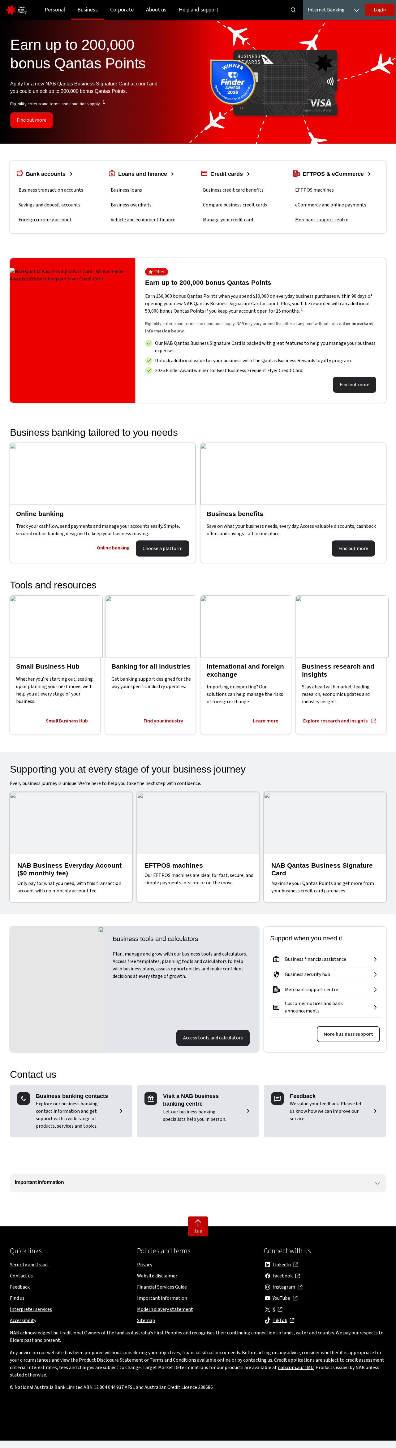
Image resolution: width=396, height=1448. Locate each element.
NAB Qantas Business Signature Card (322, 869)
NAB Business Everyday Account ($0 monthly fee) (69, 869)
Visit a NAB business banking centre (191, 1100)
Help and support (198, 10)
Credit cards (227, 174)
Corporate (122, 10)
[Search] (293, 9)
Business (87, 10)
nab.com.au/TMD (296, 1367)
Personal (55, 10)
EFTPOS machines (173, 865)
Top (198, 1230)
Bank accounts (46, 174)
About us (156, 10)
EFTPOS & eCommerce (334, 174)
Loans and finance (143, 174)
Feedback (303, 1096)
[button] (379, 10)
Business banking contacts (72, 1096)
